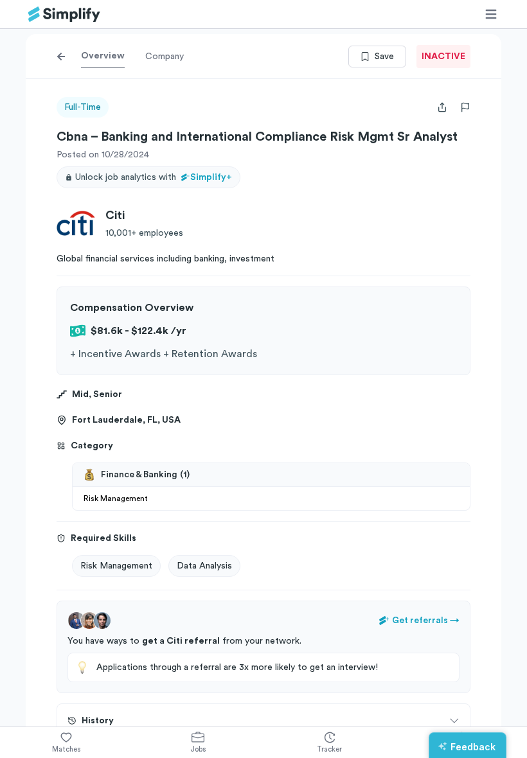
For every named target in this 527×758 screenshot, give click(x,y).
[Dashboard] (64, 14)
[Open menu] (491, 14)
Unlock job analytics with (153, 177)
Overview (103, 55)
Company (164, 56)
